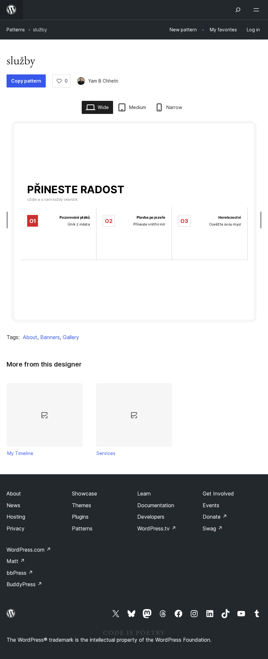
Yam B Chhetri (103, 81)
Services (105, 453)
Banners (50, 337)
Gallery (71, 337)
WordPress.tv (156, 528)
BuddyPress (24, 584)
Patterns (16, 29)
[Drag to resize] (9, 220)
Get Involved (218, 493)
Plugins (80, 516)
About (30, 337)
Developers (150, 516)
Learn (144, 493)
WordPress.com (29, 549)
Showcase (84, 493)
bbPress (20, 573)
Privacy (16, 528)
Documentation (155, 505)
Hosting (16, 516)
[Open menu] (257, 10)
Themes (81, 505)
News (13, 505)
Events (211, 505)
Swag (213, 528)
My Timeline (20, 453)
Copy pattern (26, 81)
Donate (215, 516)
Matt (16, 561)
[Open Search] (238, 10)
